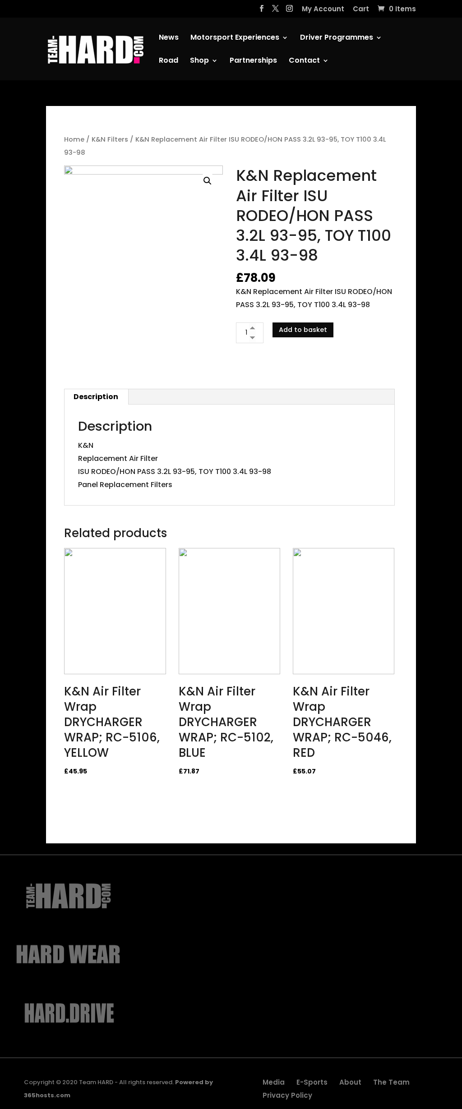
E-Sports (312, 1082)
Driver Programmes (336, 38)
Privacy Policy (287, 1095)
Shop (199, 61)
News (169, 38)
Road (168, 61)
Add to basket (303, 329)
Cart (361, 9)
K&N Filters (110, 139)
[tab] (96, 397)
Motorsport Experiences (234, 38)
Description (96, 396)
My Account (323, 9)
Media (274, 1082)
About (350, 1082)
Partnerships (253, 61)
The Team (391, 1082)
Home (74, 139)
